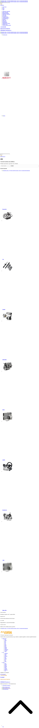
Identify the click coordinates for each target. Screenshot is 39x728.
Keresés (7, 689)
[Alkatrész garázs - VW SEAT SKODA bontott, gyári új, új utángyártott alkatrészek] (14, 1)
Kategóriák (8, 688)
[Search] (1, 4)
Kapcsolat (8, 687)
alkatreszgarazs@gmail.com (5, 28)
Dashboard (2, 5)
